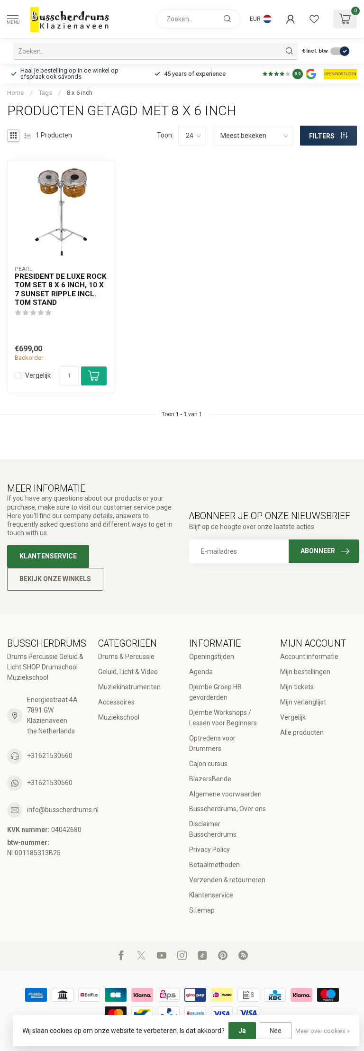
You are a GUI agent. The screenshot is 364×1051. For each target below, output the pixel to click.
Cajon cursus (208, 764)
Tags (45, 92)
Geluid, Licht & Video (128, 672)
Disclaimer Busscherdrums (213, 829)
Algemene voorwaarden (225, 794)
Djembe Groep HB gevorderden (215, 692)
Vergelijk (38, 375)
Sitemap (202, 910)
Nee (276, 1030)
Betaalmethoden (214, 864)
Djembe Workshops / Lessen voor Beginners (223, 718)
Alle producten (302, 732)
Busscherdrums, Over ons (227, 809)
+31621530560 (50, 755)
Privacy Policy (209, 849)
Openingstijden (211, 656)
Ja (242, 1030)
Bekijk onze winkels (55, 579)
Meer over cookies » (322, 1030)
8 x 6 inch (79, 92)
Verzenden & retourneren (227, 880)
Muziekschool (118, 717)
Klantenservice (48, 556)
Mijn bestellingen (305, 672)
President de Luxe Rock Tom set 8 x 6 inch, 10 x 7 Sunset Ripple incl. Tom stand (61, 289)
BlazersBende (210, 779)
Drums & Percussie (126, 656)
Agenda (201, 672)
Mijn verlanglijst (303, 702)
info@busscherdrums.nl (63, 809)
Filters (322, 136)
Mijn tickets (297, 687)
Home (15, 92)
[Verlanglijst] (314, 18)
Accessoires (116, 702)
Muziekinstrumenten (129, 687)
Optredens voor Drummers (212, 743)
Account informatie (309, 656)
